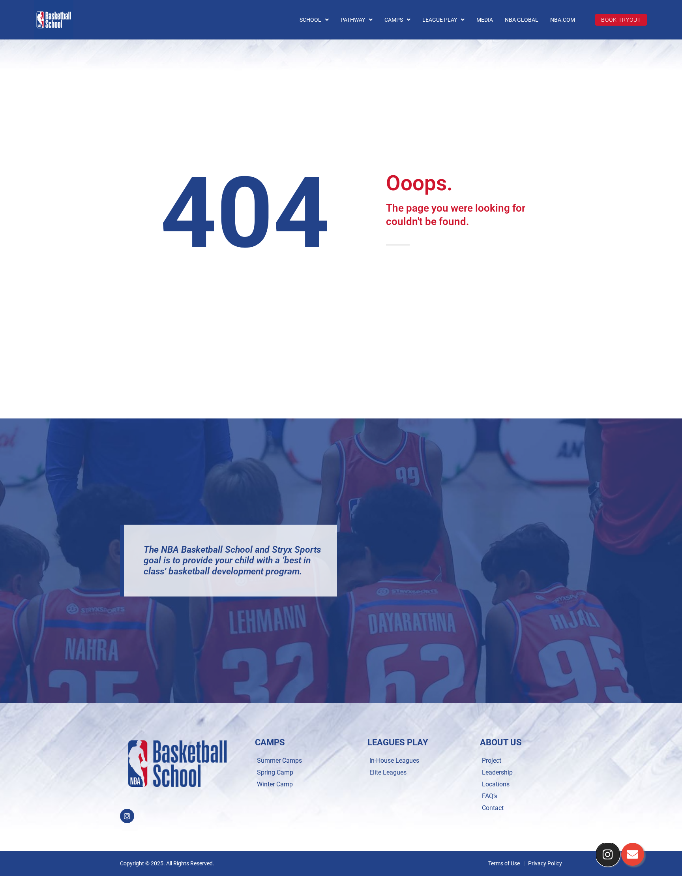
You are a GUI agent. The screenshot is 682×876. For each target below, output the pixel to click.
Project (491, 760)
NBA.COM (562, 20)
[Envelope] (632, 854)
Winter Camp (275, 784)
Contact (493, 808)
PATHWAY (353, 20)
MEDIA (484, 20)
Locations (496, 784)
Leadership (497, 772)
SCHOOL (310, 20)
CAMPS (393, 20)
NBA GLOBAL (521, 20)
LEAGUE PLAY (439, 20)
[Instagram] (127, 816)
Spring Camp (275, 772)
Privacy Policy (545, 863)
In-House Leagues (394, 760)
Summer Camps (279, 760)
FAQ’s (489, 796)
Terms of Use (504, 863)
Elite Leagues (388, 772)
